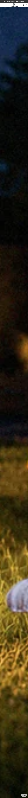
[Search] (4, 5)
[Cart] (26, 5)
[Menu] (1, 5)
